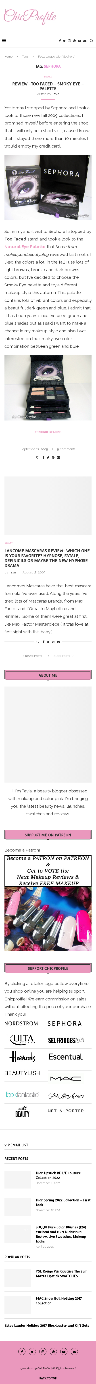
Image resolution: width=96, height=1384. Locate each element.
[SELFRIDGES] (66, 1038)
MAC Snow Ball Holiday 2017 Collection (59, 1300)
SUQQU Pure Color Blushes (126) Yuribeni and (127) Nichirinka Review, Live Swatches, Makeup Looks (61, 1234)
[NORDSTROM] (21, 1021)
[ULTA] (22, 1038)
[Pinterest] (74, 40)
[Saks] (66, 1093)
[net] (66, 1109)
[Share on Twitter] (48, 457)
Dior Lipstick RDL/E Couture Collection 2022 (58, 1175)
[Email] (84, 40)
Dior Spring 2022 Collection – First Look (63, 1202)
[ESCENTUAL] (66, 1054)
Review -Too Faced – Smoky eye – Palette (48, 86)
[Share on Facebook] (43, 457)
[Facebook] (60, 40)
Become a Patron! (22, 850)
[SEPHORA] (64, 1021)
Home (8, 56)
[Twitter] (64, 40)
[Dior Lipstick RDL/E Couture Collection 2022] (17, 1180)
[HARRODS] (22, 1054)
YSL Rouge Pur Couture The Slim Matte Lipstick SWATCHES (62, 1273)
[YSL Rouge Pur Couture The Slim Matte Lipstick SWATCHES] (17, 1278)
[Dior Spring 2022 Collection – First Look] (17, 1207)
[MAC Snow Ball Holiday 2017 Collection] (17, 1305)
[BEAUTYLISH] (22, 1071)
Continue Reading (48, 432)
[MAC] (66, 1076)
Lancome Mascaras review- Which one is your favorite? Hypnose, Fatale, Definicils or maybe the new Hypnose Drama (47, 558)
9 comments (66, 449)
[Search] (91, 40)
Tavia (55, 94)
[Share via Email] (58, 457)
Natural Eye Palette (25, 246)
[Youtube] (79, 40)
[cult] (22, 1109)
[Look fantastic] (22, 1093)
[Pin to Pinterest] (53, 457)
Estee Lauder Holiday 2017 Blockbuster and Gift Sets (46, 1325)
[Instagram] (69, 40)
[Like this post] (37, 457)
